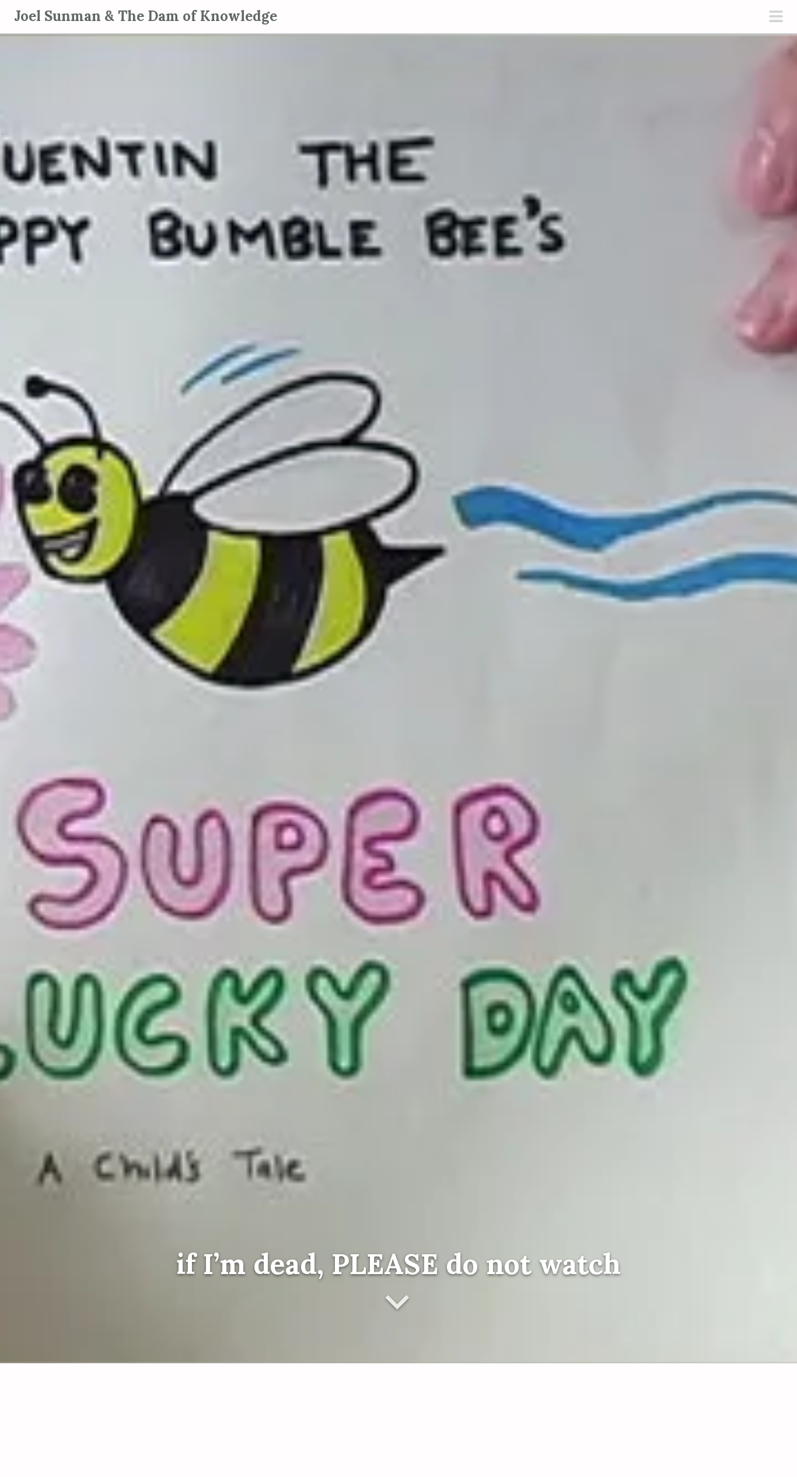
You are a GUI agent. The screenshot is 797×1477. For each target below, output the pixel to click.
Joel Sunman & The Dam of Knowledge (145, 16)
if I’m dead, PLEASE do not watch (398, 1264)
